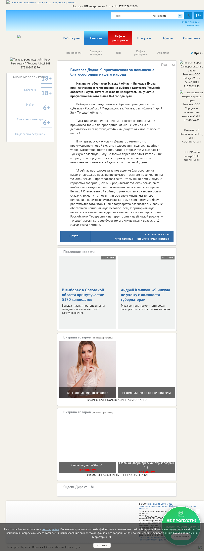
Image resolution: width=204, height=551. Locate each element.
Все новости (73, 53)
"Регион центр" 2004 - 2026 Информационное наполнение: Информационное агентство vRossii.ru (167, 506)
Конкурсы (144, 38)
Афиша (168, 38)
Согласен (102, 545)
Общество (163, 53)
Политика (168, 64)
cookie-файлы (50, 529)
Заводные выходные (96, 53)
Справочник (191, 38)
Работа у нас (72, 38)
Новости (96, 38)
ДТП (118, 53)
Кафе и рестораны (120, 38)
